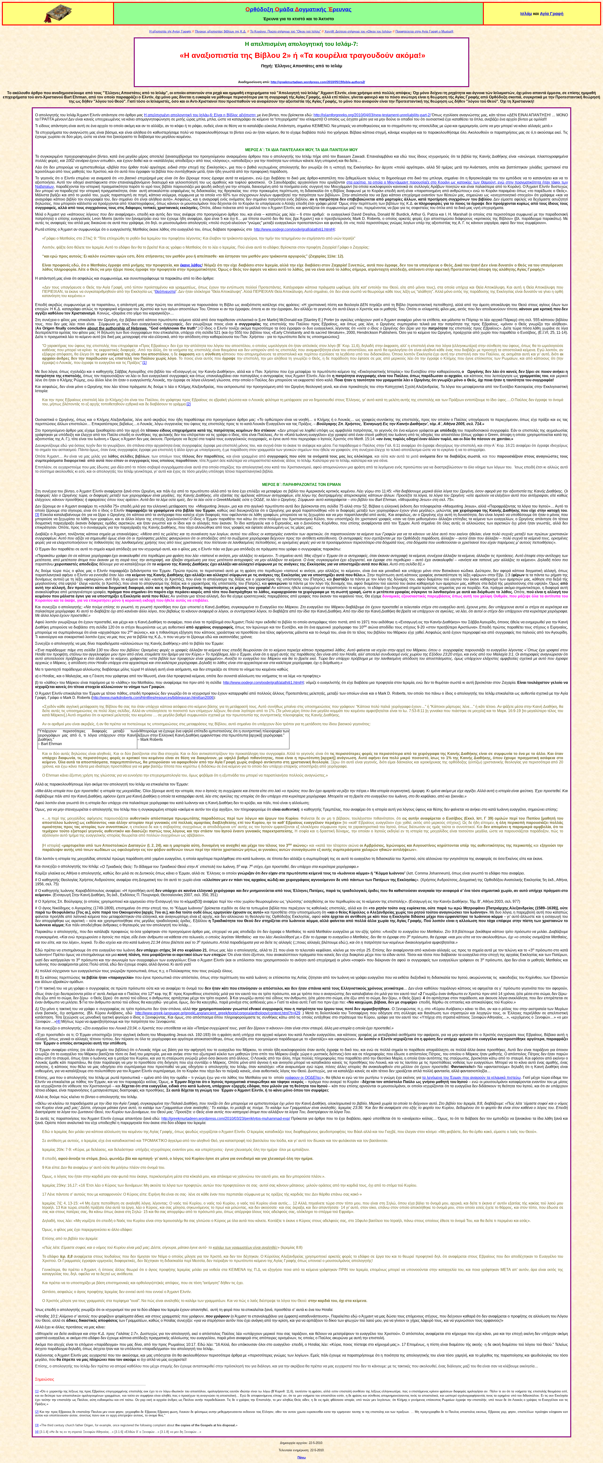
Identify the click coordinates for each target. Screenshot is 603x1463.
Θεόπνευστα (165, 292)
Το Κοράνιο (285, 31)
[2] (189, 404)
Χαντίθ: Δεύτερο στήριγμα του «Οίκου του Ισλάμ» (358, 31)
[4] (58, 1022)
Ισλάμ (526, 13)
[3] (37, 515)
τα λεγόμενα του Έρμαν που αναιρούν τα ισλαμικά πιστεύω (471, 1078)
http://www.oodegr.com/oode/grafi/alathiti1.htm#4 (294, 229)
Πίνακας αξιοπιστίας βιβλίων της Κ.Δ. (220, 31)
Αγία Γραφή (551, 13)
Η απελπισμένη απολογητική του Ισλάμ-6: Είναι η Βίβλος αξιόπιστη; (200, 115)
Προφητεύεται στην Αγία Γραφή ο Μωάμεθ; (424, 31)
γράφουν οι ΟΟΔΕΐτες (303, 1078)
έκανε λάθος (191, 265)
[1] (145, 363)
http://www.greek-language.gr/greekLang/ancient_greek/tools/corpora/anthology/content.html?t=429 (217, 1013)
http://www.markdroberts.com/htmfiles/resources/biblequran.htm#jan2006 (152, 698)
